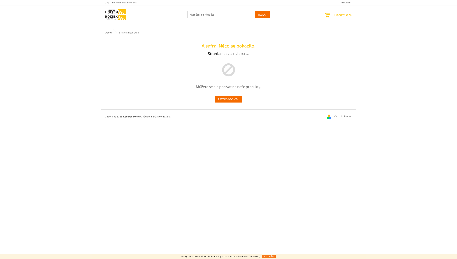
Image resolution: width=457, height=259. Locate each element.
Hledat (262, 14)
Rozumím (269, 256)
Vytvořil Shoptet (343, 116)
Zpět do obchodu (228, 99)
